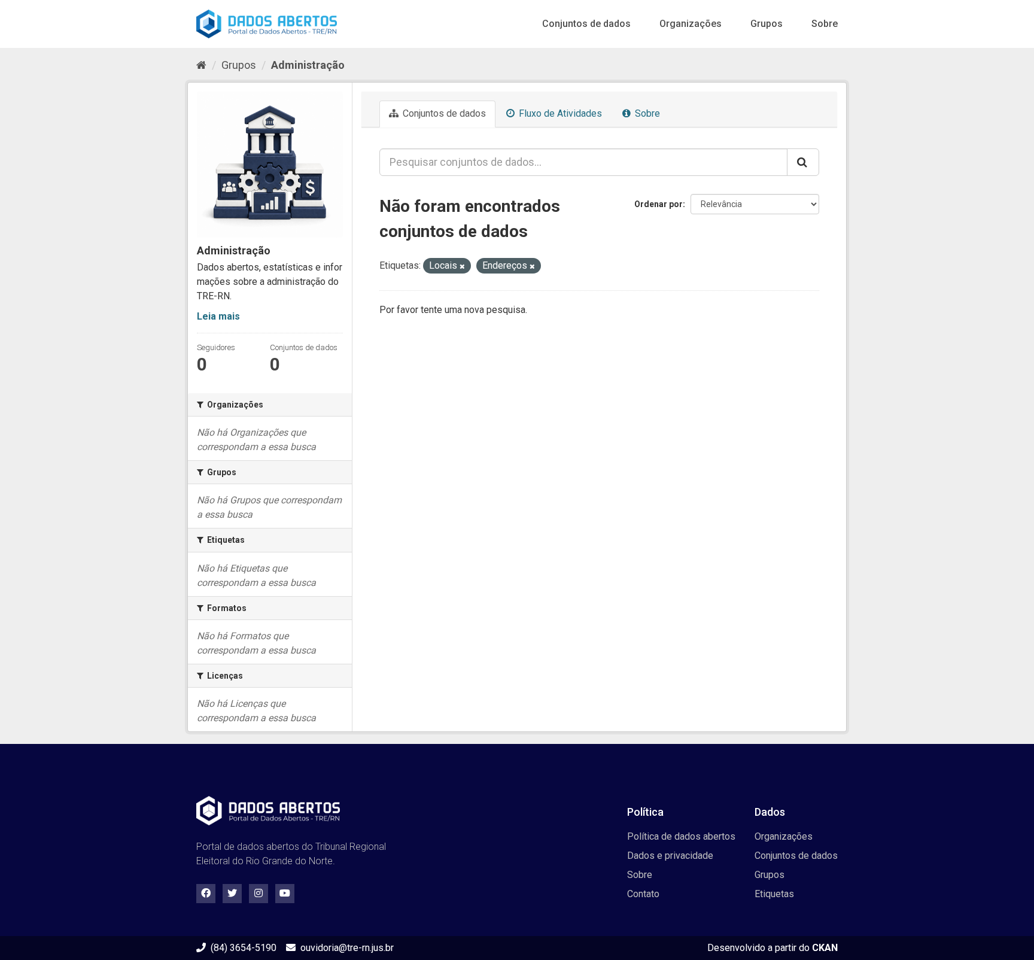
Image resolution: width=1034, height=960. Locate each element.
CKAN (825, 947)
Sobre (824, 23)
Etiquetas (774, 894)
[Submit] (803, 162)
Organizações (690, 23)
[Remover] (462, 267)
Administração (308, 65)
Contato (643, 894)
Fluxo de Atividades (559, 113)
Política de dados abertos (681, 836)
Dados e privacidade (670, 855)
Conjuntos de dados (586, 23)
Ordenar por (658, 204)
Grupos (766, 23)
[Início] (201, 65)
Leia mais (218, 316)
